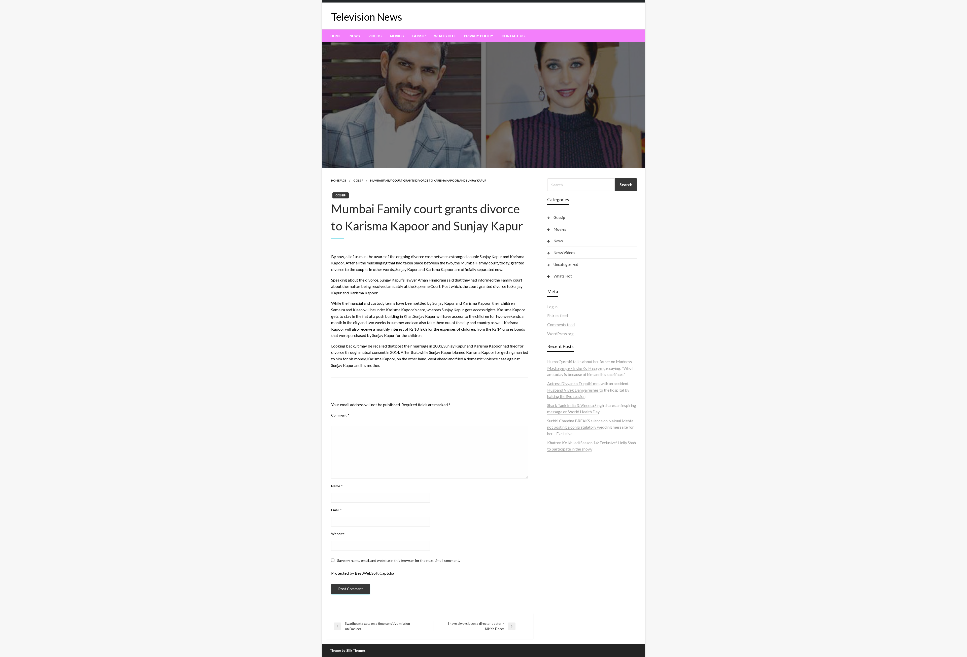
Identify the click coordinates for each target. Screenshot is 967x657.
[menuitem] (335, 36)
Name (337, 486)
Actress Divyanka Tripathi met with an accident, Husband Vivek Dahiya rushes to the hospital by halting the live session (588, 390)
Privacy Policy (478, 36)
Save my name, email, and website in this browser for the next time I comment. (398, 560)
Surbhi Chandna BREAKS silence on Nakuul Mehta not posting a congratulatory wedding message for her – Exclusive (590, 427)
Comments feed (561, 324)
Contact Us (513, 36)
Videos (375, 36)
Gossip (419, 36)
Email (336, 510)
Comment (340, 415)
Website (338, 534)
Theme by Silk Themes (348, 650)
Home (335, 36)
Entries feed (557, 315)
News (355, 36)
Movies (397, 36)
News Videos (564, 252)
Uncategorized (566, 264)
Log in (552, 306)
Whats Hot (444, 36)
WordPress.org (560, 333)
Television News (366, 17)
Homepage (338, 180)
